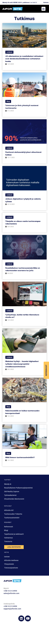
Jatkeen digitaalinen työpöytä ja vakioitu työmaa (23, 200)
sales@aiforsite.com (11, 593)
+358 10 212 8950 (10, 606)
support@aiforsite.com (12, 609)
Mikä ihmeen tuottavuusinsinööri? (20, 457)
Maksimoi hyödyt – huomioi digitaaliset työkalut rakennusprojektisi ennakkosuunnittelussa (22, 364)
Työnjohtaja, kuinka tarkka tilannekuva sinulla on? (22, 316)
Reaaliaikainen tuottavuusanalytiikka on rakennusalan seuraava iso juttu (22, 269)
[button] (43, 9)
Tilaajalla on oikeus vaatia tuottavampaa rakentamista (22, 222)
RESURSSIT (7, 522)
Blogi (8, 101)
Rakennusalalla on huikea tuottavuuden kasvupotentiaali (22, 412)
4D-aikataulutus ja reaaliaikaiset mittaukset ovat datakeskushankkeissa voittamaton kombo (24, 59)
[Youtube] (28, 618)
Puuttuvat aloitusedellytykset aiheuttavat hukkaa (23, 153)
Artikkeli (9, 52)
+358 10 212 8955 (10, 591)
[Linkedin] (21, 618)
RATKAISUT (8, 506)
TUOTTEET (7, 479)
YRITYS (6, 552)
